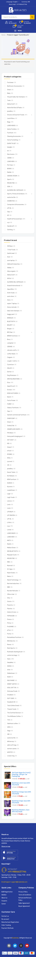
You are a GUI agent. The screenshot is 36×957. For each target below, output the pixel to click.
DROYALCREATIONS (13, 379)
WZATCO (10, 752)
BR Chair (10, 332)
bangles (9, 147)
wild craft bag (11, 745)
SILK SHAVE (10, 680)
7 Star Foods (11, 250)
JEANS (9, 158)
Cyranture (10, 364)
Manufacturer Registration (10, 922)
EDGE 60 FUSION (12, 393)
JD (8, 465)
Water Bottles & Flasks (14, 107)
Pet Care (10, 165)
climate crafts (12, 350)
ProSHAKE (10, 626)
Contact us (5, 916)
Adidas (9, 268)
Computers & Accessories (15, 204)
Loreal (9, 530)
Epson (9, 397)
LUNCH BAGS (11, 125)
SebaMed (10, 662)
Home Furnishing (12, 140)
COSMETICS (11, 201)
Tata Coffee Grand (13, 705)
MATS (9, 540)
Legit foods (11, 497)
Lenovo (9, 501)
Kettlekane (10, 476)
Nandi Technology (13, 580)
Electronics (10, 154)
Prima (9, 623)
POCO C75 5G (11, 612)
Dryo (8, 382)
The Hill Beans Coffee (14, 716)
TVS (8, 720)
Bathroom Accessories (14, 86)
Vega (8, 731)
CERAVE (9, 346)
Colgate (9, 357)
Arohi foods (11, 293)
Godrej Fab (10, 425)
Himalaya (10, 433)
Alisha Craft (11, 104)
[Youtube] (27, 946)
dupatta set (11, 386)
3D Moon (10, 246)
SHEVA (9, 666)
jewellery (10, 111)
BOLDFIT (10, 325)
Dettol (9, 372)
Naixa (9, 576)
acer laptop (11, 260)
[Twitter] (15, 946)
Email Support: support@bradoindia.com (14, 882)
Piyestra (10, 605)
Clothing (10, 230)
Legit (8, 494)
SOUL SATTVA (11, 687)
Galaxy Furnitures (13, 408)
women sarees (12, 749)
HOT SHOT (10, 440)
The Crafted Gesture (14, 713)
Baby (8, 93)
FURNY (9, 404)
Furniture (10, 133)
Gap (8, 212)
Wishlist (4, 895)
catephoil (10, 343)
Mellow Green (11, 547)
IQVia (8, 458)
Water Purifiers (12, 129)
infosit (9, 451)
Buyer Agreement (24, 906)
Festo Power (11, 400)
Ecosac (9, 390)
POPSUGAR (10, 616)
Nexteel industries (13, 583)
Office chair (10, 594)
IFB (8, 443)
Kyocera (9, 486)
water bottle (11, 197)
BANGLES (10, 318)
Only (8, 598)
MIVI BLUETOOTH (12, 551)
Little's (9, 522)
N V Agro (10, 569)
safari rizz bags (12, 655)
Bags (8, 122)
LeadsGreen (11, 490)
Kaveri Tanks (11, 472)
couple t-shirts (12, 361)
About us (4, 898)
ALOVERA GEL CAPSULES (15, 190)
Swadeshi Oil (11, 702)
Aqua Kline (10, 289)
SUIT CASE (10, 698)
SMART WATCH (12, 684)
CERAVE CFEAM (12, 176)
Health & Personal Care (14, 219)
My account (5, 919)
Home (3, 35)
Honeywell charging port (15, 436)
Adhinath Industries (13, 264)
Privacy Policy (23, 892)
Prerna (9, 619)
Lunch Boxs (11, 118)
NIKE (8, 587)
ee (8, 151)
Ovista (9, 601)
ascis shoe (10, 296)
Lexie (9, 508)
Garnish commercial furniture (16, 415)
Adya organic (11, 271)
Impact (9, 447)
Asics (9, 300)
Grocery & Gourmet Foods (15, 115)
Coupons (4, 901)
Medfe (9, 544)
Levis (8, 504)
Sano (8, 659)
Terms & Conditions (24, 895)
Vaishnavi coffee (12, 723)
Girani (9, 90)
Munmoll (9, 565)
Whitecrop (10, 741)
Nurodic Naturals (12, 591)
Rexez (9, 644)
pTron (9, 630)
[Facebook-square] (9, 946)
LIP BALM (10, 512)
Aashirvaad (10, 253)
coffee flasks (11, 354)
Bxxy (8, 339)
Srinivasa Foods (12, 691)
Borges (9, 329)
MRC (8, 562)
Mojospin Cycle (12, 555)
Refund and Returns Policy (25, 899)
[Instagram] (21, 946)
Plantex (9, 609)
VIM (8, 734)
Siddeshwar (11, 673)
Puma (9, 634)
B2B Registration (7, 892)
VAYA (8, 727)
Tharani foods (11, 709)
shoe (8, 670)
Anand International (13, 285)
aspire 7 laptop (12, 303)
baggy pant (11, 314)
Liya (8, 526)
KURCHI (9, 483)
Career (4, 904)
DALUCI (9, 368)
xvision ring (10, 756)
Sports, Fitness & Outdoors (16, 194)
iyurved (9, 461)
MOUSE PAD (11, 183)
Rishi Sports (11, 648)
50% (8, 186)
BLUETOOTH (11, 321)
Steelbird (10, 695)
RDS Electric (11, 641)
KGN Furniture (11, 479)
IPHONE (9, 454)
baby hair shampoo (13, 311)
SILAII (9, 677)
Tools (9, 100)
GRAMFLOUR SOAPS (13, 429)
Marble (9, 172)
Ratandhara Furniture (14, 637)
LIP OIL (9, 208)
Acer (8, 257)
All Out (9, 278)
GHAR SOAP (11, 418)
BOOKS (9, 169)
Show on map (6, 846)
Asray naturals (12, 307)
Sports (9, 179)
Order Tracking (6, 925)
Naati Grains (11, 573)
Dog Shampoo (11, 375)
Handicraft (10, 226)
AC (8, 215)
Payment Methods (8, 928)
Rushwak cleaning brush (15, 652)
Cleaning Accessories (14, 136)
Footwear (10, 82)
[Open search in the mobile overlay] (18, 17)
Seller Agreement (24, 903)
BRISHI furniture (12, 336)
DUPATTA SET (11, 143)
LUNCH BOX (10, 161)
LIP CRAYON (11, 515)
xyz (8, 222)
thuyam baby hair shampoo (16, 97)
